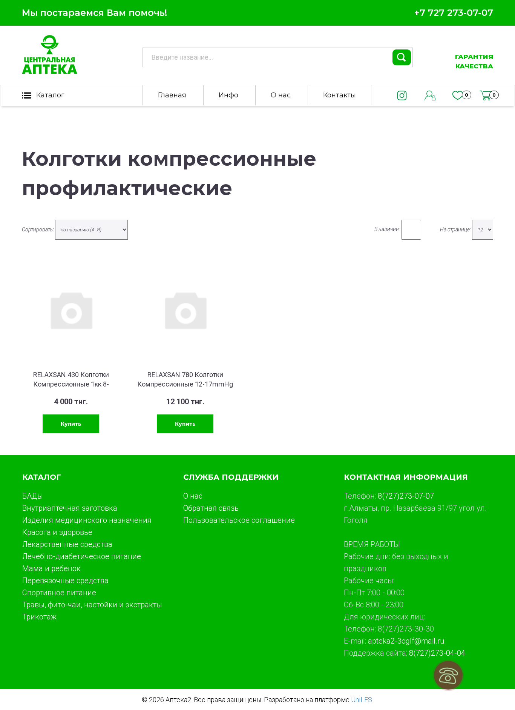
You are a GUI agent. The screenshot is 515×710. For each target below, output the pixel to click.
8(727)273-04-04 (437, 653)
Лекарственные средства (67, 544)
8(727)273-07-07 (406, 496)
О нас (281, 95)
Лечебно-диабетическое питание (81, 556)
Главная (172, 95)
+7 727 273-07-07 (453, 12)
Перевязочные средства (65, 580)
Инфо (228, 95)
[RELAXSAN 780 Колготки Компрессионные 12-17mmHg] (185, 309)
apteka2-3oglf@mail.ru (406, 640)
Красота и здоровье (57, 532)
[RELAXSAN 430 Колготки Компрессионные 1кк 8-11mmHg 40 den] (71, 309)
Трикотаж (39, 616)
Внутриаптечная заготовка (69, 508)
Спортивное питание (59, 592)
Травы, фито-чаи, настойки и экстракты (92, 604)
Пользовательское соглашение (239, 520)
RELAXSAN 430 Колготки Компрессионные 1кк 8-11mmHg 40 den (71, 384)
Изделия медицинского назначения (87, 520)
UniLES (361, 700)
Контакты (339, 95)
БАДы (32, 496)
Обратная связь (211, 508)
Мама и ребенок (51, 568)
